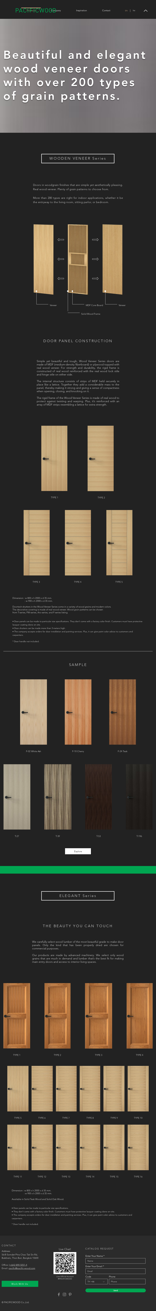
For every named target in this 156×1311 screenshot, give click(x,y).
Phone (112, 1276)
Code (88, 1276)
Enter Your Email (93, 1266)
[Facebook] (59, 1294)
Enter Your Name (94, 1256)
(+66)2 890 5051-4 (18, 1264)
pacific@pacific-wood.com (22, 1268)
